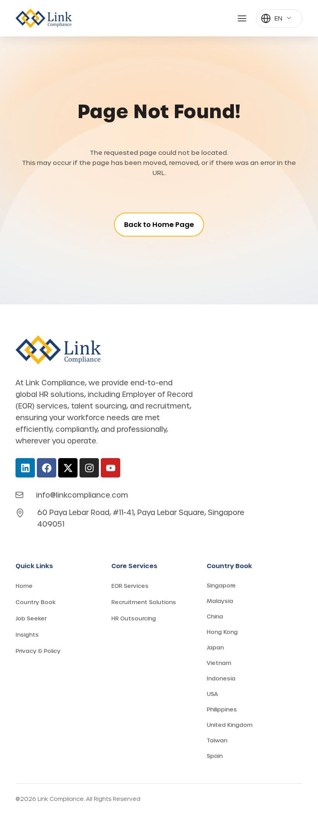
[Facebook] (46, 467)
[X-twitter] (68, 467)
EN (278, 18)
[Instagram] (89, 467)
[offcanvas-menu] (242, 18)
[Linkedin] (25, 467)
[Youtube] (110, 467)
